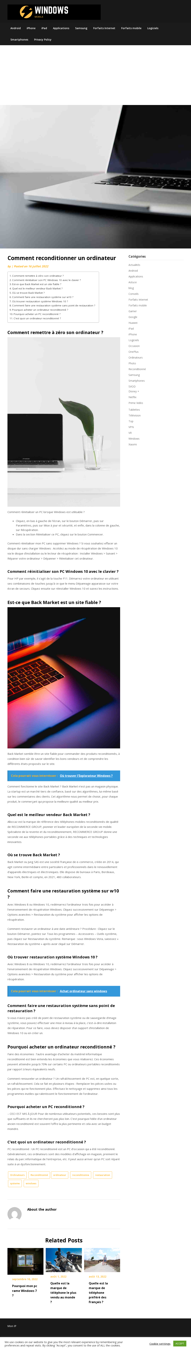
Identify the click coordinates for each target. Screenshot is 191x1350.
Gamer (133, 311)
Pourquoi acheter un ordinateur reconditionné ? (40, 309)
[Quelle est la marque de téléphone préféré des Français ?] (102, 1259)
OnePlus (134, 351)
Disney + (134, 391)
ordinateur (59, 1175)
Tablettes (134, 409)
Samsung (81, 28)
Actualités (134, 265)
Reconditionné (39, 1175)
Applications (61, 28)
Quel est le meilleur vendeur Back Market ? (37, 288)
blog (131, 288)
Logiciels (152, 28)
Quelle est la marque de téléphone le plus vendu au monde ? (63, 1292)
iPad (44, 28)
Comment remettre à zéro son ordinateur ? (38, 275)
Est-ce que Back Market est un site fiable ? (36, 284)
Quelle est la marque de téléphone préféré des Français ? (98, 1292)
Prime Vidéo (136, 403)
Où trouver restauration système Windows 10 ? (40, 301)
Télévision (135, 415)
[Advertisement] (95, 77)
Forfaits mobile (131, 28)
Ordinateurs (17, 1175)
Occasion (134, 346)
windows (31, 1183)
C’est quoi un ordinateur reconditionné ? (37, 318)
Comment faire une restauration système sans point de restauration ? (53, 305)
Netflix (132, 397)
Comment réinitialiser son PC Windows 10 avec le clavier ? (46, 280)
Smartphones (19, 39)
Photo (132, 363)
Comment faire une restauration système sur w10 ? (42, 297)
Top (131, 421)
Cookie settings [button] (159, 1343)
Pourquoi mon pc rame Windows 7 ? (24, 1290)
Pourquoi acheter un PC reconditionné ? (37, 314)
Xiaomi (133, 444)
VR (130, 433)
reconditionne (80, 1175)
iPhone (31, 28)
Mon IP (11, 1326)
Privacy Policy (42, 39)
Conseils (134, 294)
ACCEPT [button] (180, 1343)
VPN (131, 427)
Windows (134, 438)
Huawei (133, 323)
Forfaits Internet (104, 28)
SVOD (132, 386)
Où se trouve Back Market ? (28, 292)
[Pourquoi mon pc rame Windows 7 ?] (25, 1260)
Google (133, 317)
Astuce (133, 282)
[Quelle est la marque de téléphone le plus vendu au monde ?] (64, 1259)
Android (15, 28)
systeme (15, 1183)
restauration (102, 1175)
